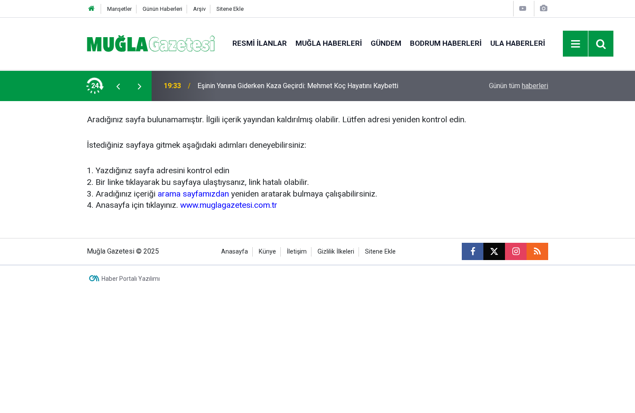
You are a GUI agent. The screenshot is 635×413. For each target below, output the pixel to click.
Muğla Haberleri (328, 43)
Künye (267, 251)
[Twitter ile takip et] (494, 251)
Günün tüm (518, 86)
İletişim (297, 251)
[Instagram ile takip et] (516, 251)
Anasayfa (234, 251)
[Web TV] (522, 8)
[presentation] (118, 86)
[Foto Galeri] (543, 8)
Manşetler (119, 9)
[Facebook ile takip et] (472, 251)
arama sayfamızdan (193, 194)
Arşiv (199, 9)
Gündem (386, 43)
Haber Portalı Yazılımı (131, 278)
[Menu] (576, 44)
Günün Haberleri (162, 9)
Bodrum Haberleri (446, 43)
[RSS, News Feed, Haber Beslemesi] (537, 251)
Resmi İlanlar (259, 43)
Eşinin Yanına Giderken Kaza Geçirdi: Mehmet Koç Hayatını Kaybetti (297, 86)
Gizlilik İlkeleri (336, 251)
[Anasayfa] (91, 9)
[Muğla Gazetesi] (151, 43)
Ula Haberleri (517, 43)
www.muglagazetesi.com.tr (228, 205)
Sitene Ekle (230, 9)
